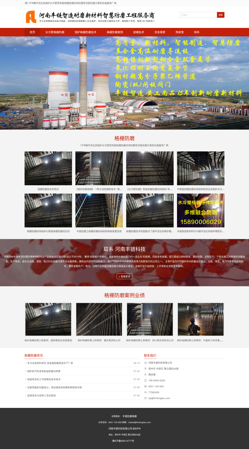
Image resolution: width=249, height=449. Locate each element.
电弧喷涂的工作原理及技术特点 (43, 379)
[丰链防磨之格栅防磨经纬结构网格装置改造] (99, 210)
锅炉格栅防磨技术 (85, 32)
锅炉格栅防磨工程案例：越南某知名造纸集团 (48, 340)
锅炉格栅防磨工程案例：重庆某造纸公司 (99, 340)
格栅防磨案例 (115, 32)
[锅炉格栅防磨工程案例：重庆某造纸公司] (99, 319)
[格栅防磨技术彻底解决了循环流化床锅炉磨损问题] (150, 210)
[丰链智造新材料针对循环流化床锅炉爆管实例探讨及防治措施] (200, 210)
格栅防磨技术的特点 (48, 189)
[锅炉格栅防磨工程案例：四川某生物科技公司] (150, 319)
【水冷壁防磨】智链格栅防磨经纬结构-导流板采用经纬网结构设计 (161, 189)
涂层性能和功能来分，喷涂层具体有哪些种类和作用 (54, 387)
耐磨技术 (138, 32)
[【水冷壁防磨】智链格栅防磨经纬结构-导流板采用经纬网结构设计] (150, 168)
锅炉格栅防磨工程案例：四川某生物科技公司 (150, 340)
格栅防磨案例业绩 (124, 295)
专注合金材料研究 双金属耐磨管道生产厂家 (50, 363)
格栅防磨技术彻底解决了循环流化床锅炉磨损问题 (152, 231)
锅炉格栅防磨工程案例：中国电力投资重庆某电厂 (203, 340)
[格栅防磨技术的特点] (48, 168)
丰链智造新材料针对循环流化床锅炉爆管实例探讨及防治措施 (209, 231)
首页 (32, 32)
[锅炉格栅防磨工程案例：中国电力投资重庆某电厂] (200, 319)
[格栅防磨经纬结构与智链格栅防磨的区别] (48, 210)
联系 (197, 32)
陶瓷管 (180, 32)
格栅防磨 (124, 138)
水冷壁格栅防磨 (54, 32)
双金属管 (159, 32)
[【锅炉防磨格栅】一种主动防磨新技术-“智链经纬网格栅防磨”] (99, 168)
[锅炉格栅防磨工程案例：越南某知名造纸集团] (48, 319)
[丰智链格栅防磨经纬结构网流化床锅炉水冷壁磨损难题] (200, 168)
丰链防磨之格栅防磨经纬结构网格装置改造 (99, 231)
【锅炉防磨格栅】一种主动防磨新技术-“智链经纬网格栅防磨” (107, 189)
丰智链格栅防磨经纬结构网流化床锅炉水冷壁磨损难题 (205, 189)
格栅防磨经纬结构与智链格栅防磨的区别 (48, 231)
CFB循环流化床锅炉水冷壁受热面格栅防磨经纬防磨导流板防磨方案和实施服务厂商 (72, 3)
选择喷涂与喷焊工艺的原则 (41, 395)
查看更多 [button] (125, 276)
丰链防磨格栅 (129, 416)
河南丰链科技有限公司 (120, 428)
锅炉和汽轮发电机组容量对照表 (43, 371)
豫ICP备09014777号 (123, 440)
